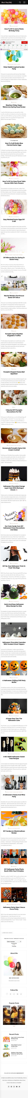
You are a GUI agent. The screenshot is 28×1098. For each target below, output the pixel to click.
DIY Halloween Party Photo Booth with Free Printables (14, 870)
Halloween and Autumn (14, 445)
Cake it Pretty (14, 483)
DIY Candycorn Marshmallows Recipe (14, 832)
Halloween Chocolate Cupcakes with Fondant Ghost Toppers (14, 643)
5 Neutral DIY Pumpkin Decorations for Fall (14, 411)
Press (24, 1080)
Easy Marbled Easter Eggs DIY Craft (14, 220)
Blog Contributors (14, 828)
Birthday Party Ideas (14, 64)
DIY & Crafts (14, 563)
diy (14, 407)
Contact (8, 1082)
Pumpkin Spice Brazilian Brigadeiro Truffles (14, 334)
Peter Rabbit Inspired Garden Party (14, 68)
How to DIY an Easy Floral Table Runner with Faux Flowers (14, 182)
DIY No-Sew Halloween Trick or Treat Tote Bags (14, 567)
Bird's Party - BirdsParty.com (8, 1080)
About (21, 1080)
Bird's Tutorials (14, 178)
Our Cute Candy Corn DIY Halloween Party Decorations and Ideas (14, 528)
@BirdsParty (20, 1073)
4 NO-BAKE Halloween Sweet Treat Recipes (14, 757)
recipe (14, 331)
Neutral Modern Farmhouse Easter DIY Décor (14, 296)
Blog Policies (16, 1080)
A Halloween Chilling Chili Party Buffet (13, 681)
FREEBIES (14, 866)
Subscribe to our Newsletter (15, 1082)
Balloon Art (14, 26)
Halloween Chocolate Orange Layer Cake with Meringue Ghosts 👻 (14, 488)
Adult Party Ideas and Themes (14, 254)
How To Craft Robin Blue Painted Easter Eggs (14, 144)
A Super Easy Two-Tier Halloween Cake (14, 719)
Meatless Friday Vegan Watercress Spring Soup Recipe (14, 106)
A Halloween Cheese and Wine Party (14, 795)
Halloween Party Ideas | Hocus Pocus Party (14, 908)
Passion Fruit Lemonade (14, 1022)
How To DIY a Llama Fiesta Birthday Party (14, 29)
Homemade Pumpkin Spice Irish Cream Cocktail (14, 449)
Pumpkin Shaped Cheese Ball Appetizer (14, 372)
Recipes (14, 102)
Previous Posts (7, 932)
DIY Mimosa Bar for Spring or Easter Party (14, 258)
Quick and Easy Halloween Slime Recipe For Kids (14, 605)
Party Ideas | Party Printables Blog (16, 1077)
